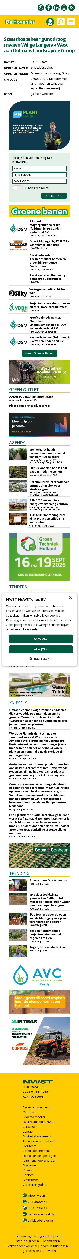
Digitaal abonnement (37, 1136)
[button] (39, 658)
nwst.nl (51, 1251)
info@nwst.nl (36, 1195)
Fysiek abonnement (36, 1107)
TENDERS (18, 586)
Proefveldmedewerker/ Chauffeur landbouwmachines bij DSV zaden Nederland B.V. (47, 323)
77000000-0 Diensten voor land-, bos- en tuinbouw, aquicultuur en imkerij (50, 83)
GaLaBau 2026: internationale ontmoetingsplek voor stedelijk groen (49, 485)
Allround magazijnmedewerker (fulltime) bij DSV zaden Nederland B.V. (45, 226)
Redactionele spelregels (40, 1155)
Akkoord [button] (41, 638)
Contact (28, 1131)
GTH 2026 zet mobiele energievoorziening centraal (48, 502)
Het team (29, 1146)
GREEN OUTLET (24, 389)
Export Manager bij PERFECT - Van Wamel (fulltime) (49, 243)
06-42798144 (37, 1208)
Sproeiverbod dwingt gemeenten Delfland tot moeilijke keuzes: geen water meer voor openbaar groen (49, 900)
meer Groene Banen (39, 353)
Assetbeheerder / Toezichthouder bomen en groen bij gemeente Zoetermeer (47, 260)
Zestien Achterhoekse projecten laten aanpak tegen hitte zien (45, 934)
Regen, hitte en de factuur (47, 947)
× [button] (70, 597)
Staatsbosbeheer (43, 67)
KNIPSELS (18, 703)
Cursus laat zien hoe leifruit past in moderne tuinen (48, 469)
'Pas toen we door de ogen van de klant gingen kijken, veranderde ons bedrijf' (48, 918)
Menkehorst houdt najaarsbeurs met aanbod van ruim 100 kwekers (47, 453)
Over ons (29, 1112)
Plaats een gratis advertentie (29, 406)
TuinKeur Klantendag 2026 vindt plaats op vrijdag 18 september (47, 518)
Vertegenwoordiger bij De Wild (47, 291)
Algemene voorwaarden (39, 1160)
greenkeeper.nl (50, 1236)
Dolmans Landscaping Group (50, 73)
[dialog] (39, 629)
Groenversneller (34, 1117)
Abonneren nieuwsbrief (39, 1141)
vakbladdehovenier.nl (22, 1246)
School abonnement (36, 1151)
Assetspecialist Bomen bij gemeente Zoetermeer (47, 277)
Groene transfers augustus (48, 880)
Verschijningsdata (35, 1184)
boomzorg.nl (51, 1241)
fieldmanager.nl (26, 1236)
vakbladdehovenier (41, 1220)
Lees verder (30, 629)
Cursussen (30, 1127)
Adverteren (31, 1180)
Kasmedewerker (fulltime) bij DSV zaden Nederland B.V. (49, 339)
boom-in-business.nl (54, 1246)
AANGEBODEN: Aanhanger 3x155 (31, 396)
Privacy (28, 1170)
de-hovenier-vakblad (42, 1214)
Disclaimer (30, 1165)
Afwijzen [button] (41, 649)
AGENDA (17, 442)
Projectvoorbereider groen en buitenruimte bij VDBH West (49, 305)
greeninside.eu (33, 1251)
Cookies (28, 1175)
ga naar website (42, 94)
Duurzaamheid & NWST (39, 1122)
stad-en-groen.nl (28, 1241)
